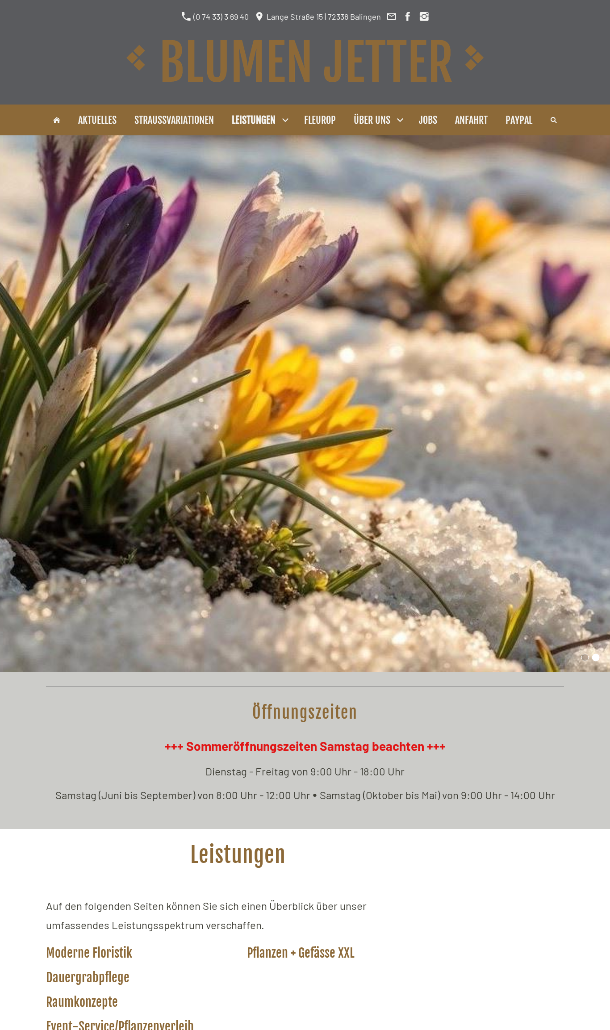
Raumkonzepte (82, 1002)
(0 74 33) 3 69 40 (220, 16)
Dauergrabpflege (88, 977)
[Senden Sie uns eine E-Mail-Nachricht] (391, 16)
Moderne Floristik (89, 953)
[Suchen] (553, 120)
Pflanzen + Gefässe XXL (301, 953)
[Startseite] (56, 120)
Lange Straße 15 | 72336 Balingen (323, 16)
